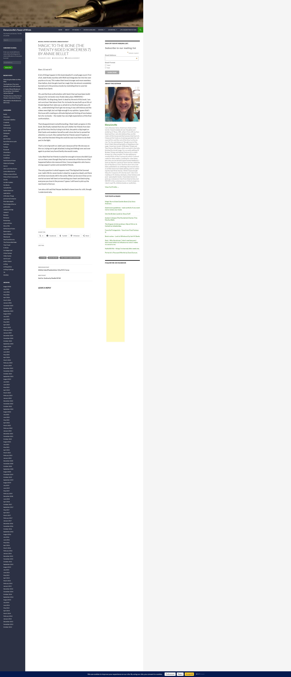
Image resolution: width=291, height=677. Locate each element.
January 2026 (7, 303)
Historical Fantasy (8, 163)
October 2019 (7, 477)
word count (6, 258)
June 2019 (6, 488)
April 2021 (6, 450)
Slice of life (6, 226)
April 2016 (6, 545)
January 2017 (7, 521)
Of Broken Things (8, 196)
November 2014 (8, 591)
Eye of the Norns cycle (9, 141)
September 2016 (8, 532)
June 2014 (6, 605)
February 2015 (7, 583)
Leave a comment (73, 58)
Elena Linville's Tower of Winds (17, 30)
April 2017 (6, 512)
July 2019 (6, 485)
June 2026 (6, 292)
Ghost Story (6, 152)
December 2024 (8, 335)
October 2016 (7, 529)
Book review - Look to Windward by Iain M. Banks (122, 236)
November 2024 (8, 338)
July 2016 (6, 537)
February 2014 (7, 616)
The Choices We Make (9, 242)
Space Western (7, 234)
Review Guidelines (89, 30)
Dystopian (6, 133)
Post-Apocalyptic (8, 201)
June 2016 (6, 540)
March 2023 (7, 393)
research (6, 212)
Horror (5, 166)
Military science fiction (10, 174)
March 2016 (7, 548)
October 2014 (7, 594)
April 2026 (6, 297)
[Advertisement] (65, 212)
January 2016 (7, 553)
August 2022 (7, 412)
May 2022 (6, 420)
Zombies (6, 275)
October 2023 (7, 374)
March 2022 (7, 425)
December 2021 (8, 433)
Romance (6, 218)
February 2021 (7, 455)
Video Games (7, 256)
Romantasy (6, 220)
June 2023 (6, 384)
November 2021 (8, 436)
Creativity (6, 122)
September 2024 (8, 344)
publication (6, 207)
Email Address (121, 55)
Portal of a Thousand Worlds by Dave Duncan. (121, 253)
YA (4, 272)
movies (5, 179)
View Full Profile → (112, 187)
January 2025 (7, 333)
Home (60, 30)
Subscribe (8, 67)
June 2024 (6, 352)
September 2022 (8, 409)
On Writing (111, 30)
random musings (8, 209)
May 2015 (6, 575)
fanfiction (6, 144)
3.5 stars (43, 257)
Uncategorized (7, 250)
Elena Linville (59, 58)
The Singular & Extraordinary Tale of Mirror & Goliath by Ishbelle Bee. (121, 225)
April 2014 (6, 611)
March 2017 (7, 515)
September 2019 (8, 480)
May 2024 (6, 354)
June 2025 (6, 319)
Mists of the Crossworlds (10, 177)
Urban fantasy (62, 41)
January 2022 (7, 431)
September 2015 (8, 564)
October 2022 (7, 406)
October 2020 (7, 466)
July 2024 (6, 349)
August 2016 (7, 534)
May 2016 (6, 542)
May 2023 (6, 387)
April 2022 (6, 423)
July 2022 (6, 414)
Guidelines (6, 158)
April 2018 (6, 502)
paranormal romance (9, 199)
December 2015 (8, 556)
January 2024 (7, 365)
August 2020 (7, 472)
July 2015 (6, 570)
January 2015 (7, 586)
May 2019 (6, 491)
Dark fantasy (7, 128)
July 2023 (6, 382)
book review (53, 257)
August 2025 (7, 314)
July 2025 (6, 316)
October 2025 (7, 308)
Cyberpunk (6, 125)
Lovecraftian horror (9, 171)
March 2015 (7, 581)
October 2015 (7, 561)
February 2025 (7, 330)
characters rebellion (9, 120)
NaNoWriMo (7, 188)
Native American (8, 190)
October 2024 (7, 341)
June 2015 (6, 572)
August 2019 (7, 482)
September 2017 (8, 507)
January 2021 (7, 458)
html (108, 65)
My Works (75, 30)
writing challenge (8, 269)
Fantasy (47, 41)
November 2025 (8, 305)
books (40, 41)
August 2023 (7, 379)
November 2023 (8, 371)
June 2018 (6, 499)
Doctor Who (7, 130)
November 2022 (8, 403)
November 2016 (8, 526)
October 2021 (7, 439)
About (67, 30)
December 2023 (8, 368)
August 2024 (7, 346)
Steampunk (6, 237)
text (108, 68)
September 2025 (8, 311)
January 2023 (7, 398)
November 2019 (8, 474)
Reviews (101, 30)
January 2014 (7, 619)
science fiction (7, 223)
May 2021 (6, 447)
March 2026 (7, 300)
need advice (6, 193)
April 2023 (6, 390)
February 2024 (7, 363)
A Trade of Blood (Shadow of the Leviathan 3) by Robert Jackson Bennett (11, 91)
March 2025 (7, 327)
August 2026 (7, 286)
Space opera (7, 231)
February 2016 (7, 551)
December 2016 (8, 523)
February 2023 (7, 395)
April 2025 (6, 325)
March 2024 (7, 360)
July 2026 (6, 289)
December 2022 (8, 401)
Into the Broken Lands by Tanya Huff (117, 214)
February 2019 (7, 493)
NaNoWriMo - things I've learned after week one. (122, 248)
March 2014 (7, 613)
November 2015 (8, 559)
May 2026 (6, 295)
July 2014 (6, 602)
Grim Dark (6, 155)
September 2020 (8, 469)
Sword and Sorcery (9, 239)
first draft (6, 149)
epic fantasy (6, 139)
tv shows (6, 248)
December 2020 (8, 461)
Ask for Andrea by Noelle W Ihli (49, 277)
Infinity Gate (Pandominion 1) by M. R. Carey (53, 268)
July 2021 (6, 444)
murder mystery (8, 182)
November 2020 (8, 463)
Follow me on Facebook (115, 263)
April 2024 (6, 357)
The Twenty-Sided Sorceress (70, 257)
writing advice (7, 267)
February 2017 (7, 518)
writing (5, 264)
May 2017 (6, 510)
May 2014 (6, 608)
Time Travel (6, 245)
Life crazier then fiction (128, 30)
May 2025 (6, 322)
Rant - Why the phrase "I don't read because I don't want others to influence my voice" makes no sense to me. (121, 242)
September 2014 (8, 597)
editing (5, 136)
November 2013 (8, 624)
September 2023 (8, 376)
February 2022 (7, 428)
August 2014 (7, 600)
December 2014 (8, 589)
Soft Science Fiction (9, 228)
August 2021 (7, 442)
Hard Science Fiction (9, 160)
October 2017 (7, 504)
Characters (6, 117)
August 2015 (7, 567)
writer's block (7, 261)
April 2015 (6, 578)
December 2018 (8, 496)
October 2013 (7, 627)
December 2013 (8, 621)
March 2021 (7, 453)
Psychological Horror (9, 204)
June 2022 (6, 417)
